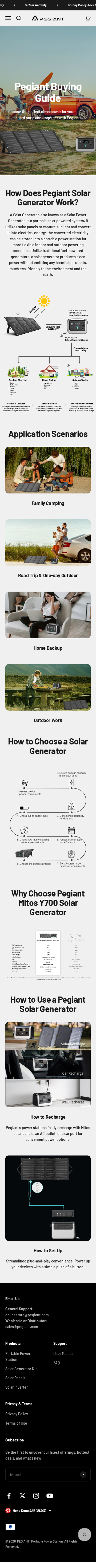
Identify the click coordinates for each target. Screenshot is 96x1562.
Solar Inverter (16, 1387)
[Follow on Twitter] (22, 1495)
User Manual (63, 1353)
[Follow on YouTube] (49, 1495)
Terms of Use (16, 1423)
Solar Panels (15, 1378)
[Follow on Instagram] (36, 1495)
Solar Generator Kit (21, 1368)
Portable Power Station (17, 1356)
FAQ (56, 1362)
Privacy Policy (16, 1414)
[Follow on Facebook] (9, 1495)
